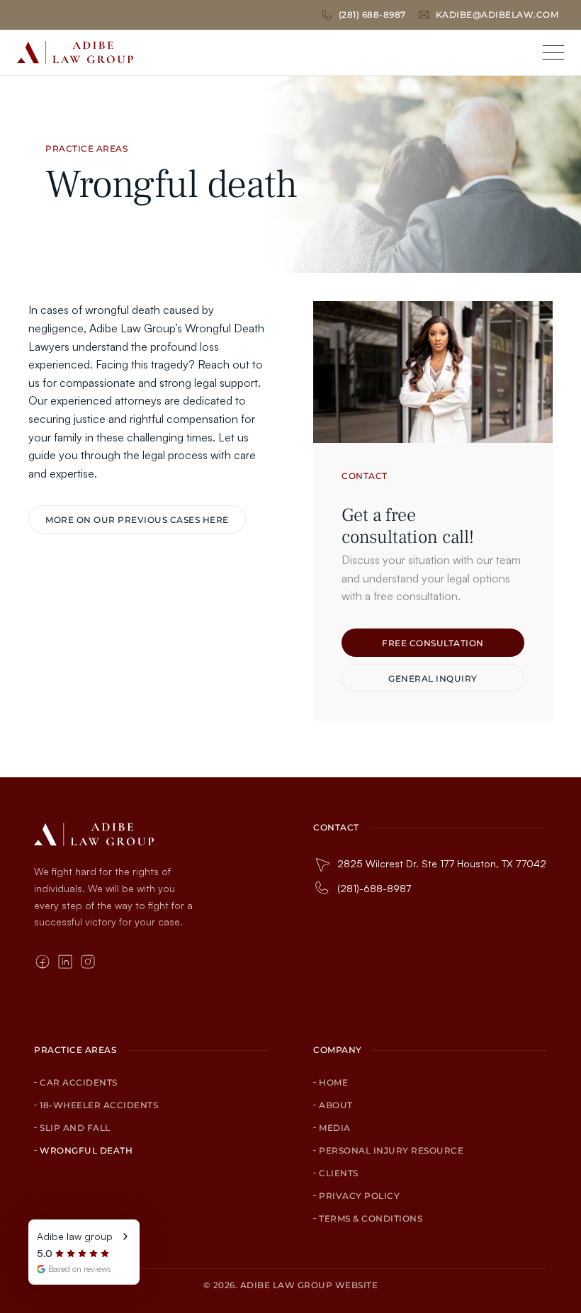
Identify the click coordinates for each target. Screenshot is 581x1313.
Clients (339, 1173)
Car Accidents (79, 1082)
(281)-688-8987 (374, 888)
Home (333, 1082)
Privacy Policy (359, 1195)
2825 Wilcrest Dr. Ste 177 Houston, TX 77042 (441, 863)
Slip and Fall (75, 1127)
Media (335, 1127)
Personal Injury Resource (391, 1150)
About (336, 1105)
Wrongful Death (86, 1150)
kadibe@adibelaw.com (497, 14)
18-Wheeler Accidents (99, 1105)
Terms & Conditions (370, 1218)
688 (371, 14)
